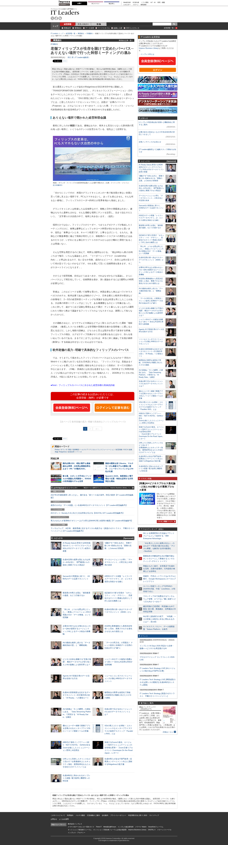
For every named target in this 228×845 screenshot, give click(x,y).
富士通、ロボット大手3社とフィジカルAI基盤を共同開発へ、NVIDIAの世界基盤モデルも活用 (77, 478)
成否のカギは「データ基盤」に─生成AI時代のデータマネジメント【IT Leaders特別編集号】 (89, 505)
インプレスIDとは (147, 54)
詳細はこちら (168, 732)
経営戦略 (119, 450)
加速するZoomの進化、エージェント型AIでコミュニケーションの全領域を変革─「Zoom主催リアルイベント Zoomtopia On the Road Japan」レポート (118, 747)
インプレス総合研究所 (126, 827)
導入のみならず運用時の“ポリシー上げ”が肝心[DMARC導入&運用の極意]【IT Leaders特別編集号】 (92, 521)
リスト (65, 61)
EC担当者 (136, 2)
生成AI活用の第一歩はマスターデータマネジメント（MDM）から (151, 259)
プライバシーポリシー (118, 815)
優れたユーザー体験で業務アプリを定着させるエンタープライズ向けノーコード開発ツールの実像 (76, 728)
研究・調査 (161, 2)
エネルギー (127, 4)
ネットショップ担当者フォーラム (80, 830)
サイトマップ (154, 815)
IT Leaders (65, 12)
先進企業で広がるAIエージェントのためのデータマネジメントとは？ (118, 711)
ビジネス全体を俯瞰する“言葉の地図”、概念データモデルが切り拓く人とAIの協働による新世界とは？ (77, 661)
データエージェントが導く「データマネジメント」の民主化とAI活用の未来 (118, 562)
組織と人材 (118, 28)
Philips (57, 450)
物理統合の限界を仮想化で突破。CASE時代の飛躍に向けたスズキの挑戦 (118, 695)
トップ (55, 26)
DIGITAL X (151, 830)
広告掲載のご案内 (93, 815)
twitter (52, 18)
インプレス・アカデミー (76, 833)
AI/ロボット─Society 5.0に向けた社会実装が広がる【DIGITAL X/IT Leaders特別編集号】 (87, 513)
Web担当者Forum (109, 827)
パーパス (79, 452)
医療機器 (76, 450)
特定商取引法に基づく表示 (137, 815)
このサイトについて (58, 815)
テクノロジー (83, 24)
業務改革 (67, 28)
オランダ (64, 450)
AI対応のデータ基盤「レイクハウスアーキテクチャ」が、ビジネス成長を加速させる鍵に (118, 578)
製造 (70, 450)
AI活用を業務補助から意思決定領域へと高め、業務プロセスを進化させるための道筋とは (118, 628)
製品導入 (112, 3)
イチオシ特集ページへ (165, 521)
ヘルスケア (84, 450)
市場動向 (89, 33)
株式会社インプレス (75, 824)
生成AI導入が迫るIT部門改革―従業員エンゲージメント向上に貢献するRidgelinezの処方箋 (118, 761)
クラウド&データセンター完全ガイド (81, 827)
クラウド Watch (140, 827)
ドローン (136, 4)
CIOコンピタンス (132, 28)
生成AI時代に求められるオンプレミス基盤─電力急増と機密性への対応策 (76, 778)
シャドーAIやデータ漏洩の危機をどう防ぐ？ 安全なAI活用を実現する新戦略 (118, 661)
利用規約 (70, 815)
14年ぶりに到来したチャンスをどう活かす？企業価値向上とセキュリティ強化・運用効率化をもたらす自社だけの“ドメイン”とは (151, 447)
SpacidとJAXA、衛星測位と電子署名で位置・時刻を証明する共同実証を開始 (119, 478)
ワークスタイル (104, 28)
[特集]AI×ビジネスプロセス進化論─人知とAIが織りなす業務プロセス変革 (157, 486)
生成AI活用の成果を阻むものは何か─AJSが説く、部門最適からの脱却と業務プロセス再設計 (76, 562)
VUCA (125, 450)
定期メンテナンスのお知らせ (150, 142)
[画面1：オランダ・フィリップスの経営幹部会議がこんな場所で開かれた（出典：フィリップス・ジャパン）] (92, 180)
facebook (56, 18)
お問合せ (54, 819)
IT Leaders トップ (57, 33)
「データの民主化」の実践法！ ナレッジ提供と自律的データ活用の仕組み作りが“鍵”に (118, 645)
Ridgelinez (63, 452)
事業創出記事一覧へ (126, 40)
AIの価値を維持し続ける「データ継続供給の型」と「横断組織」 (151, 290)
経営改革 (71, 452)
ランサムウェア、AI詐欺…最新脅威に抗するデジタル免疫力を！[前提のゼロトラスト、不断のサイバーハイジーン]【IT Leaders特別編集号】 (92, 529)
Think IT (99, 827)
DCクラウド (95, 3)
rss (60, 18)
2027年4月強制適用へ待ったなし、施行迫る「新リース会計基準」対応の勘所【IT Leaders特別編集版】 (92, 496)
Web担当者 (127, 2)
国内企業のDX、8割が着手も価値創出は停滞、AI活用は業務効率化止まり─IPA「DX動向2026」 (76, 466)
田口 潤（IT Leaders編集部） (79, 57)
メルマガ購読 (80, 815)
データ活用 (89, 28)
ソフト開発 (144, 2)
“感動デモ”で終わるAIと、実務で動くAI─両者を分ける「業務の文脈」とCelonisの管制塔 (118, 545)
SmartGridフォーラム (155, 827)
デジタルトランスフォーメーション (102, 450)
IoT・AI (153, 2)
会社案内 (105, 815)
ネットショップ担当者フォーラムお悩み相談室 (110, 830)
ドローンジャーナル (164, 830)
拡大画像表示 (57, 185)
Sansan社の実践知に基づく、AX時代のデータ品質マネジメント (151, 208)
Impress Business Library (148, 48)
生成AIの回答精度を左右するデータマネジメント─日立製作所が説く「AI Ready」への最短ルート (76, 695)
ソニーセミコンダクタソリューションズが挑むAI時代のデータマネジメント (118, 678)
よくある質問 (64, 819)
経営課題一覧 (70, 33)
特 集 (99, 24)
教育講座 (143, 4)
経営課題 (67, 24)
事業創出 (78, 28)
